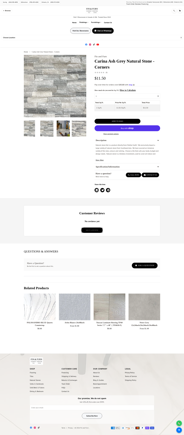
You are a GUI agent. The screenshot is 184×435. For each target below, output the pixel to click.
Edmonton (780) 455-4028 (29, 2)
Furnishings (96, 22)
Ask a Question (145, 265)
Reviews (138, 4)
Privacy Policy (129, 372)
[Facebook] (86, 44)
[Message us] (179, 430)
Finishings (83, 22)
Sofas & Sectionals (37, 384)
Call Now (134, 175)
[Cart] (180, 10)
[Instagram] (90, 44)
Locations (96, 388)
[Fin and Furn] (92, 10)
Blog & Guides (98, 380)
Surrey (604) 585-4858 (10, 2)
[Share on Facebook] (97, 190)
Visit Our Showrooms (81, 31)
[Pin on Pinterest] (108, 190)
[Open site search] (174, 10)
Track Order (130, 4)
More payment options (111, 134)
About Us (96, 372)
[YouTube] (98, 44)
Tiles (31, 376)
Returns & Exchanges (69, 380)
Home (74, 22)
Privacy (70, 428)
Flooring (33, 372)
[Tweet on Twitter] (102, 190)
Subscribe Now (92, 416)
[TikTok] (94, 44)
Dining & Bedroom (36, 391)
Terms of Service (131, 376)
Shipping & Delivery (69, 376)
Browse (7, 10)
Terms (63, 428)
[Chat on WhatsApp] (179, 423)
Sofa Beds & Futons (37, 388)
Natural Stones (35, 380)
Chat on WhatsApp (104, 31)
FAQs (63, 388)
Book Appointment (100, 384)
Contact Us (108, 22)
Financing (144, 4)
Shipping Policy (130, 380)
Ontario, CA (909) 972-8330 (50, 2)
